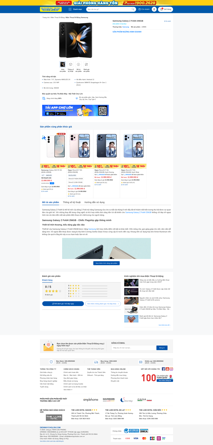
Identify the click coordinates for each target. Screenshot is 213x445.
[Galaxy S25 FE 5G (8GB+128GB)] (53, 149)
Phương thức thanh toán (119, 378)
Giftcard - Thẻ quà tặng (95, 375)
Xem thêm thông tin (165, 380)
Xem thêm (67, 389)
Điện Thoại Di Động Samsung (77, 17)
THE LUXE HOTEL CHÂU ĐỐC (150, 410)
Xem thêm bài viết (164, 325)
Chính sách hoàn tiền (71, 372)
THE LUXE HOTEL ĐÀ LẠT (115, 410)
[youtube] (167, 369)
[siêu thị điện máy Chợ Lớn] (51, 9)
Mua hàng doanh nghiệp (48, 381)
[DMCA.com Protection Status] (144, 432)
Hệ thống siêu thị (46, 375)
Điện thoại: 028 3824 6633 (80, 418)
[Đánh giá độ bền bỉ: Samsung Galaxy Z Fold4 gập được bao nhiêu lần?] (131, 319)
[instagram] (171, 369)
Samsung (125, 27)
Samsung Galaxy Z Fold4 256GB (138, 212)
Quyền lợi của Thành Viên (96, 372)
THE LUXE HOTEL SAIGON (81, 410)
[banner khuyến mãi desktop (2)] (106, 3)
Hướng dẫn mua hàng (118, 375)
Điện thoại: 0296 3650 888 (148, 418)
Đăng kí (162, 348)
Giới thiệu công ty (46, 372)
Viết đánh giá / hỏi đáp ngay (64, 304)
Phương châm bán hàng (48, 378)
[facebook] (163, 369)
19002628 (75, 186)
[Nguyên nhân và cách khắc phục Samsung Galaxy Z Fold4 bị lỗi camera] (131, 301)
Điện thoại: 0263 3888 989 (114, 418)
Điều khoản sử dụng (71, 381)
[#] (131, 433)
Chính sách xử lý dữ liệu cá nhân (75, 387)
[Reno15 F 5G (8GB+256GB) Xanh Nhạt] (133, 149)
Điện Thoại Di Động (58, 17)
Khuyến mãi (115, 381)
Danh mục (77, 9)
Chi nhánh (145, 9)
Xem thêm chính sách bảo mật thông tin (52, 441)
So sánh (168, 21)
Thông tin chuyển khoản (119, 372)
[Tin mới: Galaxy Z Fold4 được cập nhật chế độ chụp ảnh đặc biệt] (131, 292)
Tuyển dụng (44, 387)
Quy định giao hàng (70, 378)
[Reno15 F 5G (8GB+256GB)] (80, 149)
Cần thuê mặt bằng (46, 384)
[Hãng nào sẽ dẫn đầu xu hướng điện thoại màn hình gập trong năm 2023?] (131, 283)
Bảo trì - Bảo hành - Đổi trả (73, 375)
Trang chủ (46, 17)
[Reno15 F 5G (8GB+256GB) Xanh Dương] (106, 149)
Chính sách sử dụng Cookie (73, 384)
